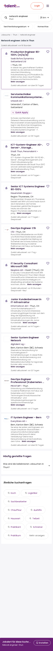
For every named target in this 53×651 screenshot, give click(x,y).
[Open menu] (47, 6)
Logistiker (32, 493)
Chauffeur (16, 510)
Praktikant (16, 527)
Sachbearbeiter (19, 501)
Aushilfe (38, 510)
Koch (13, 493)
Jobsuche (5, 35)
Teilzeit (36, 518)
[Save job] (47, 52)
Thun (15, 35)
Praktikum (16, 535)
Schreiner (38, 527)
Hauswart (15, 518)
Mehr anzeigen (18, 81)
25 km (43, 17)
